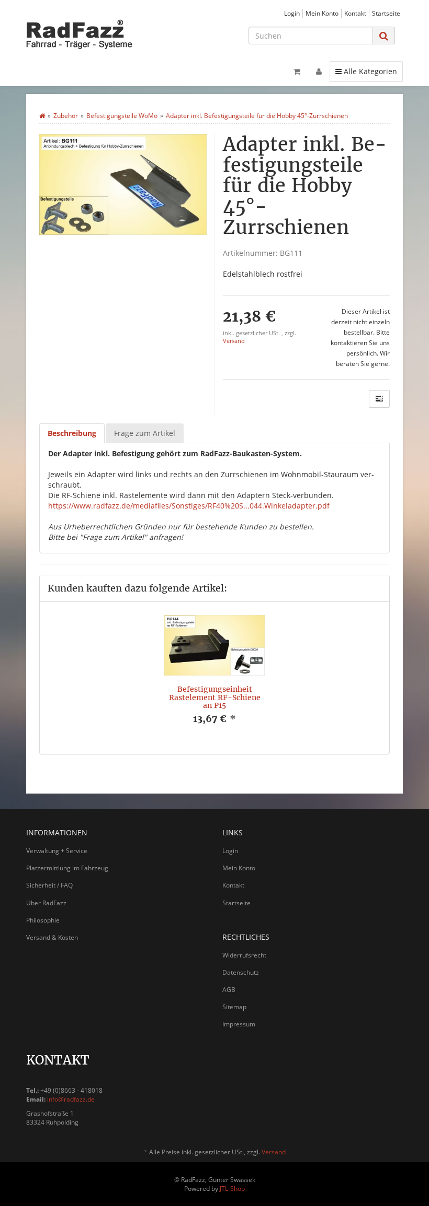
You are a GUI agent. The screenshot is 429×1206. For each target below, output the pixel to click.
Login (292, 13)
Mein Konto (322, 13)
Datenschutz (240, 972)
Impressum (238, 1024)
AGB (228, 989)
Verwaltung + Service (56, 850)
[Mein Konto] (319, 71)
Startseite (386, 13)
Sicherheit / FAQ (49, 885)
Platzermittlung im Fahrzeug (67, 868)
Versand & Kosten (52, 937)
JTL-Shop (232, 1188)
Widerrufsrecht (244, 955)
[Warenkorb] (297, 71)
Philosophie (43, 920)
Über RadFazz (46, 902)
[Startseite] (42, 115)
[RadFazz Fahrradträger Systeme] (83, 34)
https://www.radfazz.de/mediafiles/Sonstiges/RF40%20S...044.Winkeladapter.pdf (189, 506)
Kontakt (355, 13)
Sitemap (234, 1006)
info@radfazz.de (71, 1099)
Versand (234, 341)
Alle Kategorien (366, 71)
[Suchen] (383, 36)
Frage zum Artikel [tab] (144, 433)
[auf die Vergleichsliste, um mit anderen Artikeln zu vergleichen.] (379, 399)
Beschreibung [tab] (72, 433)
